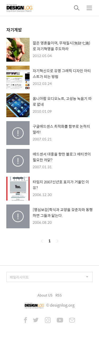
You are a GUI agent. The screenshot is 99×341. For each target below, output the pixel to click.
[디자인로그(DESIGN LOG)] (19, 8)
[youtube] (60, 320)
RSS (58, 295)
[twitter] (36, 320)
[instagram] (48, 320)
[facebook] (25, 320)
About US (45, 295)
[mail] (72, 320)
